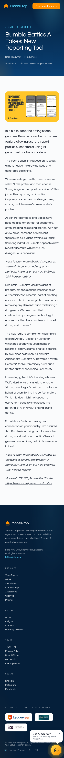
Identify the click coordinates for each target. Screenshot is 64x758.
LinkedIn (9, 681)
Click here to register (18, 276)
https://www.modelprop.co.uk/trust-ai (28, 483)
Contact (9, 625)
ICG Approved (12, 663)
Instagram (10, 685)
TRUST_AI (10, 647)
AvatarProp (11, 592)
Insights (9, 621)
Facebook (10, 689)
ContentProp (12, 587)
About (8, 617)
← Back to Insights (18, 27)
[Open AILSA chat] (56, 750)
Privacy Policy (12, 651)
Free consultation (46, 6)
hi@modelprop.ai (13, 557)
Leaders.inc (11, 659)
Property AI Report (14, 630)
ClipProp (9, 596)
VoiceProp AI (11, 575)
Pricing (8, 600)
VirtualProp (11, 583)
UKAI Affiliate (12, 655)
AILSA (8, 579)
